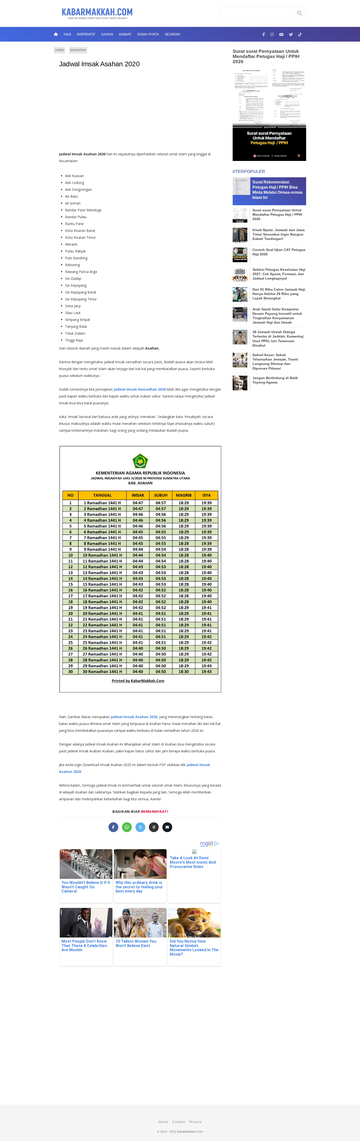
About (163, 1122)
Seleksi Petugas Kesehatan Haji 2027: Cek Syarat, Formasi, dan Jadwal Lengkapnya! (278, 274)
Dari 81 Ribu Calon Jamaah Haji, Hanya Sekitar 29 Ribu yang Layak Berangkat (279, 293)
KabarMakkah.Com (190, 1131)
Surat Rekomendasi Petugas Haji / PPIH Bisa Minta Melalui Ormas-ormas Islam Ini (277, 189)
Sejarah (172, 34)
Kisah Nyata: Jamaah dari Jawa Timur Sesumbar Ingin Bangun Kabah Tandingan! (278, 234)
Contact (178, 1122)
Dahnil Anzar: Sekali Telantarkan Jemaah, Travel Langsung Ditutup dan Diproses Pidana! (275, 361)
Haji (67, 34)
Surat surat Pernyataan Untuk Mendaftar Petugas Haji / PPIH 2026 (266, 56)
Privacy (195, 1122)
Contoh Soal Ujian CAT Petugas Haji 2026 (278, 252)
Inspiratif (86, 34)
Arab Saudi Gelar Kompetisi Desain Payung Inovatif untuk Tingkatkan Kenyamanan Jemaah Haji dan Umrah (277, 316)
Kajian (107, 34)
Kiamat (125, 34)
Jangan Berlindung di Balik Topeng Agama (275, 380)
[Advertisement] (140, 111)
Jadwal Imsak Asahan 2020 (99, 64)
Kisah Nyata (148, 34)
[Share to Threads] (154, 827)
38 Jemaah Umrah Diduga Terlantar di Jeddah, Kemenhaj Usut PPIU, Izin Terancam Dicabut (277, 338)
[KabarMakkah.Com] (264, 34)
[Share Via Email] (167, 827)
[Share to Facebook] (113, 827)
